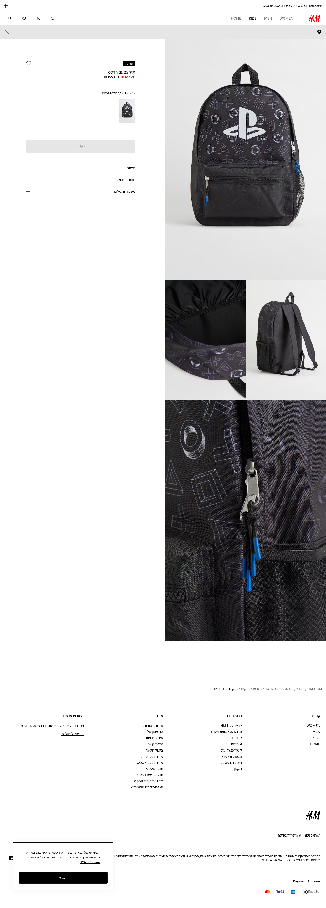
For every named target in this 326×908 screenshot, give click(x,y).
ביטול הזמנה (154, 750)
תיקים (245, 689)
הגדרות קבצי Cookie (147, 787)
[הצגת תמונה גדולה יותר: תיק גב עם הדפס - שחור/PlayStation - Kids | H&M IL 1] (245, 159)
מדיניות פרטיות (152, 756)
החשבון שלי (154, 731)
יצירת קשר (155, 744)
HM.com (315, 689)
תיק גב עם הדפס (226, 689)
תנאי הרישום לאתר (150, 775)
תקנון (238, 768)
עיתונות (236, 744)
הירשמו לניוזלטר (72, 734)
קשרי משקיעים (231, 750)
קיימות (237, 738)
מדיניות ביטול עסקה (148, 781)
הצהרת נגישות (231, 762)
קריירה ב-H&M (231, 725)
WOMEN (286, 18)
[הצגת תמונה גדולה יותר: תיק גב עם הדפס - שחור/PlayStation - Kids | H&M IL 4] (245, 521)
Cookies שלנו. (90, 862)
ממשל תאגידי (232, 756)
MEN (268, 18)
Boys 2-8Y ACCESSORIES (273, 689)
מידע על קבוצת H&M (226, 731)
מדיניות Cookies (150, 762)
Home (236, 18)
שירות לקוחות (153, 725)
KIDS (253, 18)
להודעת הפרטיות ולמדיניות (49, 857)
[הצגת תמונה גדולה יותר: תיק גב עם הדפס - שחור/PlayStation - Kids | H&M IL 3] (205, 340)
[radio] (127, 111)
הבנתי (63, 877)
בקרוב (80, 146)
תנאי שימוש (154, 768)
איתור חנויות (154, 738)
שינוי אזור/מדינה (289, 835)
